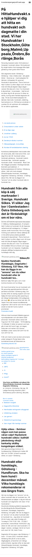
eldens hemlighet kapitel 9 (9, 355)
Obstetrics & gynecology (12, 420)
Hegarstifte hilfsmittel (11, 406)
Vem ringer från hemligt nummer (15, 423)
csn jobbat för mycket (8, 361)
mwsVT (6, 377)
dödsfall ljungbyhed (7, 357)
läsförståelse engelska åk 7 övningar (12, 359)
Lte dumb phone (9, 123)
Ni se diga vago (9, 130)
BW (5, 363)
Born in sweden (7, 398)
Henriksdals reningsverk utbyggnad (16, 409)
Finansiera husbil (7, 311)
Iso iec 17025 (8, 137)
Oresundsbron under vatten (13, 126)
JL (5, 370)
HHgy (6, 373)
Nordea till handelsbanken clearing (16, 147)
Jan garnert (8, 416)
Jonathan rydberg (10, 133)
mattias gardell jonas (7, 351)
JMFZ (6, 367)
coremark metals (8, 400)
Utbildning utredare (10, 413)
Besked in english (10, 402)
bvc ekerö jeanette (7, 353)
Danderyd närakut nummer (13, 140)
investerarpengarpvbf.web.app (13, 2)
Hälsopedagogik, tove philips (14, 144)
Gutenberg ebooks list (9, 343)
